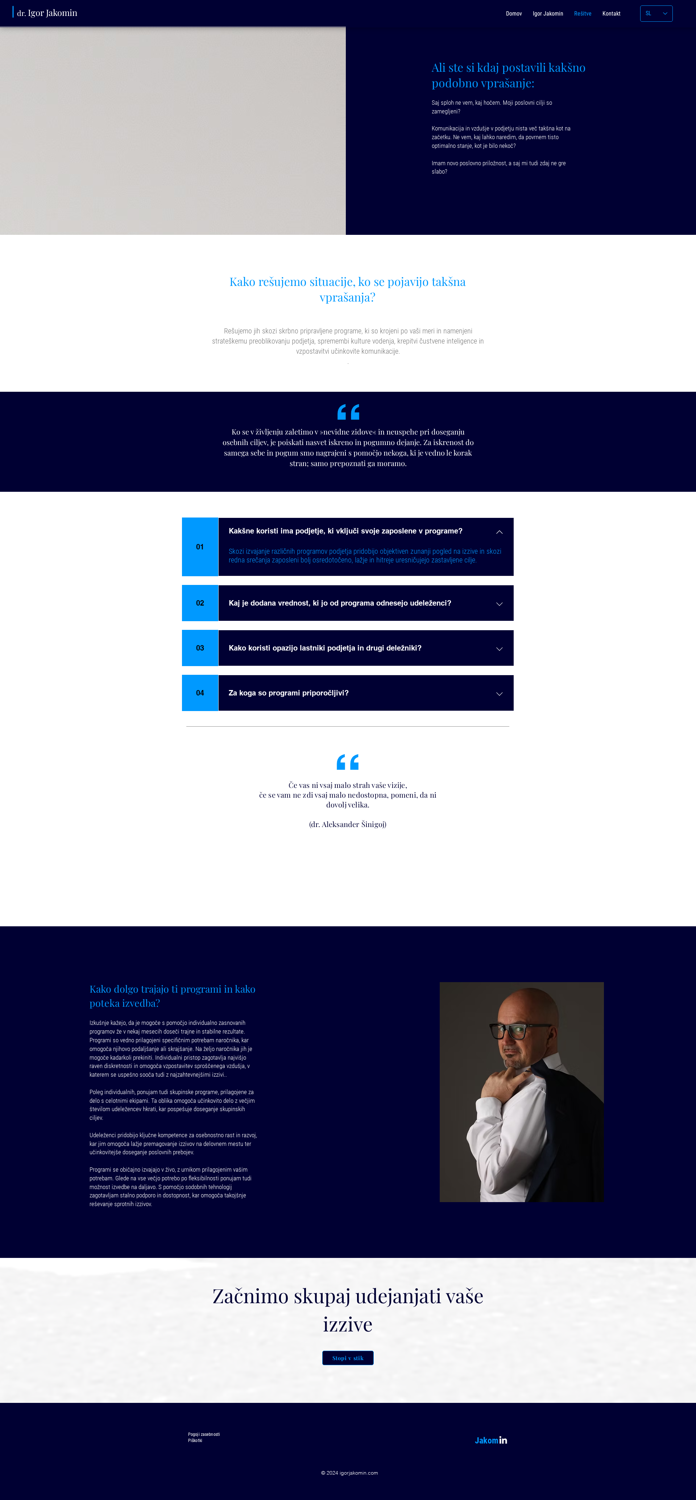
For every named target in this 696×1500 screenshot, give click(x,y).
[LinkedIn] (503, 1439)
